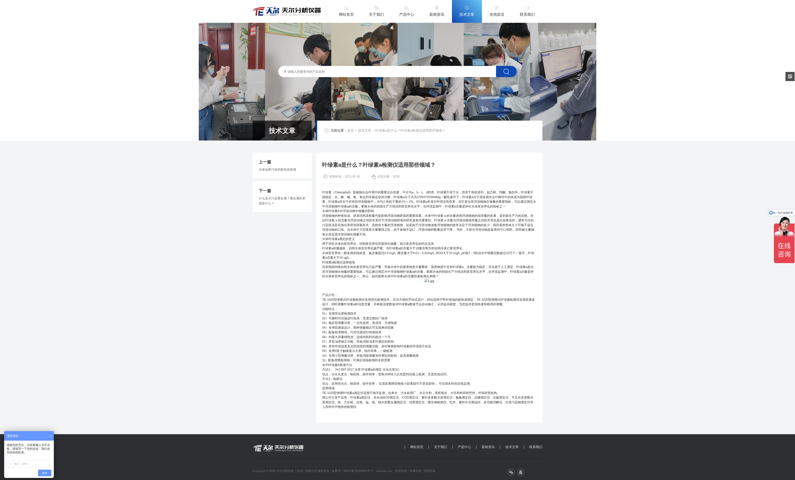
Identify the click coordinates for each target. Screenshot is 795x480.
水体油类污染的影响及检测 (277, 169)
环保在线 (415, 471)
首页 (350, 130)
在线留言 (497, 14)
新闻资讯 (436, 14)
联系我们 (527, 14)
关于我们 (376, 14)
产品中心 (406, 14)
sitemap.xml (384, 471)
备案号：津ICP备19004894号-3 (352, 471)
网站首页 (346, 14)
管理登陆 (429, 471)
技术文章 (466, 14)
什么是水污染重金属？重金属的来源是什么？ (282, 200)
